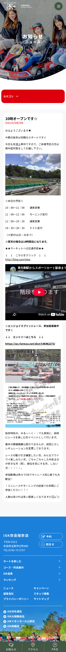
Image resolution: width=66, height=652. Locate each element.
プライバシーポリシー (16, 599)
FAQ (55, 649)
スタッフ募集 (41, 593)
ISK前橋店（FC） (17, 626)
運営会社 (8, 593)
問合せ (50, 544)
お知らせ (11, 649)
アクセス (33, 649)
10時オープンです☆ (21, 118)
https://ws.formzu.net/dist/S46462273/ (30, 344)
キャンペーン (41, 588)
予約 (49, 536)
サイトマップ (41, 599)
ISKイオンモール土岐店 (21, 621)
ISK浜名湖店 (14, 611)
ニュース (8, 588)
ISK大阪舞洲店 (15, 616)
